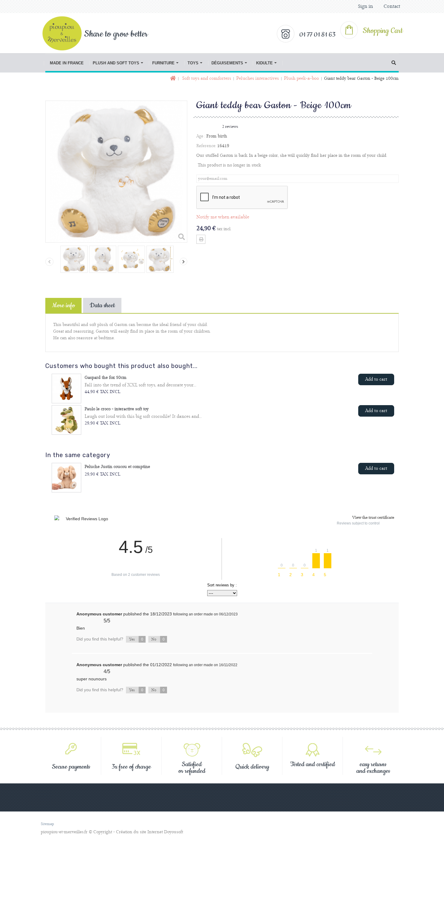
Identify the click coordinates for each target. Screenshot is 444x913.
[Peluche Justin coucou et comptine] (66, 477)
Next (183, 261)
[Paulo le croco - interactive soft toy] (66, 420)
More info (63, 305)
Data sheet (102, 305)
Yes (136, 639)
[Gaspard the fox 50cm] (66, 388)
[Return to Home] (172, 78)
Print (200, 239)
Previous (49, 262)
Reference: (206, 146)
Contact (392, 6)
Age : (200, 136)
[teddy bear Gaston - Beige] (74, 259)
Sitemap (47, 824)
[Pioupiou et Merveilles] (65, 33)
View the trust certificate (373, 517)
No (158, 639)
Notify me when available (222, 217)
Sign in (365, 6)
